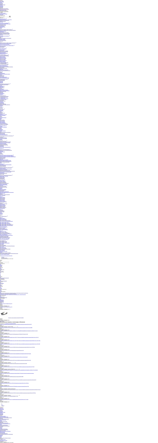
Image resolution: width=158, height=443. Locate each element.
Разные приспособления (4, 53)
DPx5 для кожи (2, 218)
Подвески (1, 129)
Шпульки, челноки (2, 157)
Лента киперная (2, 122)
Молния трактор (2, 208)
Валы (1, 162)
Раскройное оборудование (4, 84)
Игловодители (2, 178)
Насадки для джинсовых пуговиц (5, 142)
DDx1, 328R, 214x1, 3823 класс (4, 238)
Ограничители (2, 50)
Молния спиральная (3, 207)
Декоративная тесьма (3, 114)
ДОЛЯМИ (1, 7)
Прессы (1, 27)
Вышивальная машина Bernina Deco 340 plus (22, 383)
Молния (1, 435)
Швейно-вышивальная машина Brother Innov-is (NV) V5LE (31, 340)
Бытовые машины (3, 416)
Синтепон (1, 81)
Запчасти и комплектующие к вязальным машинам (8, 30)
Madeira (1, 72)
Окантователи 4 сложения (4, 51)
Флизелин (1, 82)
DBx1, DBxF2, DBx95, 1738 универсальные (6, 224)
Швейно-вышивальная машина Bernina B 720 (22, 386)
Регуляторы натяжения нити (4, 191)
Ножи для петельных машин (4, 183)
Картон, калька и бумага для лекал (5, 252)
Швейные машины (3, 21)
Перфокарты (2, 31)
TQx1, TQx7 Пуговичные (3, 234)
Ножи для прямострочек (3, 184)
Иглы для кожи (2, 250)
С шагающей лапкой (3, 63)
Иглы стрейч (2, 246)
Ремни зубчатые (2, 197)
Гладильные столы (3, 25)
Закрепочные (2, 103)
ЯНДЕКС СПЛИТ (2, 412)
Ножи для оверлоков (3, 182)
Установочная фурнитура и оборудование (6, 434)
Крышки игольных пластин (4, 159)
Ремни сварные (2, 198)
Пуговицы (1, 105)
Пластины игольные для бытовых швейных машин (8, 156)
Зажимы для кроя (2, 39)
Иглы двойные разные (3, 241)
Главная (1, 0)
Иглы (1, 437)
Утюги (1, 28)
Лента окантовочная (3, 117)
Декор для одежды (3, 430)
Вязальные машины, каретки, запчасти (6, 417)
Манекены (1, 422)
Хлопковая (1, 110)
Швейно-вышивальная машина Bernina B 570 (25, 324)
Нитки (1, 424)
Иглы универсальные (3, 248)
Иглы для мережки (3, 245)
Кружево (1, 112)
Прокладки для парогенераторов (5, 170)
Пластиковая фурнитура (3, 134)
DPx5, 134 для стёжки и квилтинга (5, 220)
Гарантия (1, 5)
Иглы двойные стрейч (3, 242)
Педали (1, 153)
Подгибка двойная (3, 52)
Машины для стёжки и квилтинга (5, 104)
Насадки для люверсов (3, 144)
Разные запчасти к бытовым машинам (6, 150)
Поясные (1, 94)
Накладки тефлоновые (3, 169)
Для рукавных (2, 67)
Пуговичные (2, 100)
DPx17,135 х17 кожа (3, 231)
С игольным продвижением (4, 64)
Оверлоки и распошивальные (4, 20)
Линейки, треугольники (3, 68)
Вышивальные (2, 86)
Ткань (1, 436)
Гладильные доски (3, 24)
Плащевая (1, 210)
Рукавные (1, 101)
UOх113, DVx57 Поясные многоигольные (6, 235)
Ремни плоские (2, 200)
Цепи (1, 131)
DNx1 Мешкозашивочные (4, 229)
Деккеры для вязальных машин (5, 33)
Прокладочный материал (4, 425)
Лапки (1, 420)
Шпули (1, 188)
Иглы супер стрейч (3, 247)
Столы (1, 85)
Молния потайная (2, 205)
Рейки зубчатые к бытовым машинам (5, 161)
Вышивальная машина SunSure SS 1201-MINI (25, 327)
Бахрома (1, 108)
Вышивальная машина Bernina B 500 (21, 363)
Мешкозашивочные (3, 91)
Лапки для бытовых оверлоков (4, 44)
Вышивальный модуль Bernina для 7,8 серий (21, 399)
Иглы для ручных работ (3, 251)
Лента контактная (2, 115)
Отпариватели (2, 26)
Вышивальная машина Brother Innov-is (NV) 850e (27, 347)
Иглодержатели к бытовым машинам (5, 164)
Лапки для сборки (2, 59)
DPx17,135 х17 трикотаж (3, 232)
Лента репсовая (2, 120)
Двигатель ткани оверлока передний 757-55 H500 (15, 317)
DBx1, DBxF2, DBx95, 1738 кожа (5, 223)
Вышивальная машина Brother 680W (17, 376)
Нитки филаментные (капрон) (4, 77)
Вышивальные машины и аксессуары (6, 19)
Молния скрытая (2, 206)
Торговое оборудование (3, 123)
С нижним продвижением (4, 97)
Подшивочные (2, 93)
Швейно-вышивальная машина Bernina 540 (24, 360)
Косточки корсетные (3, 40)
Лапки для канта (2, 56)
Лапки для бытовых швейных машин (5, 43)
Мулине (1, 74)
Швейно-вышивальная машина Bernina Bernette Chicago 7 (32, 389)
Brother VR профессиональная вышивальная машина (25, 373)
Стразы (1, 126)
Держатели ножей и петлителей (5, 194)
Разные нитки (2, 75)
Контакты (1, 411)
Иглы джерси (2, 243)
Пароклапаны (2, 172)
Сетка (1, 212)
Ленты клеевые (2, 80)
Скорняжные (2, 102)
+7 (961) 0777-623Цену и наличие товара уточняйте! (3, 14)
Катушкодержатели (3, 165)
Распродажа (2, 409)
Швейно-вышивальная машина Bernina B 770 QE (26, 366)
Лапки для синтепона (3, 60)
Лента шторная (2, 121)
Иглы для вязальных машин (4, 32)
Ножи (1, 152)
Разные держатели (3, 166)
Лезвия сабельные (3, 181)
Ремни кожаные (2, 199)
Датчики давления (3, 168)
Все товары (2, 408)
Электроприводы (2, 158)
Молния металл (2, 204)
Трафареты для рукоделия (4, 124)
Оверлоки (1, 92)
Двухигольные (2, 87)
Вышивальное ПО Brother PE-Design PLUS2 (21, 334)
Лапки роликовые (2, 61)
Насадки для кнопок (3, 143)
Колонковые (2, 89)
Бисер (1, 128)
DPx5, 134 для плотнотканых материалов (6, 221)
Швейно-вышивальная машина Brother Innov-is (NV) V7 (30, 337)
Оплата (1, 2)
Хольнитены (2, 146)
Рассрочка (1, 6)
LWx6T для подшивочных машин (5, 237)
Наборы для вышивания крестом (5, 70)
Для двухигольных (3, 46)
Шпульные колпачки (3, 189)
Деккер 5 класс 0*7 (9, 303)
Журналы (1, 418)
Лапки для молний (3, 57)
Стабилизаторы (2, 79)
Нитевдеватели (2, 151)
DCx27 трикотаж (2, 228)
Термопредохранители (3, 173)
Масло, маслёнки (2, 195)
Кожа (1, 111)
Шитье (1, 118)
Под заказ (1, 309)
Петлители (1, 185)
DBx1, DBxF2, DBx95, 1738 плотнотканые (6, 225)
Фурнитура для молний (3, 203)
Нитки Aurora (2, 76)
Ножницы (1, 36)
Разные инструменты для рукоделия (5, 38)
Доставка (1, 3)
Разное (1, 106)
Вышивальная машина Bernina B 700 (18, 350)
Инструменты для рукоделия (4, 419)
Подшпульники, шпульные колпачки (5, 160)
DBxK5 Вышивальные (3, 226)
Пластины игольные (3, 186)
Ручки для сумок (2, 432)
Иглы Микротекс (2, 249)
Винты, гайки (2, 174)
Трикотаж (1, 213)
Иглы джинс (2, 244)
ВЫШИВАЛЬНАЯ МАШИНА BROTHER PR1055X (23, 353)
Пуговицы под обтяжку (3, 138)
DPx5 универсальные (3, 219)
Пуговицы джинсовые (3, 137)
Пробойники (2, 145)
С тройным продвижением (4, 62)
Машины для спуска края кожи (4, 90)
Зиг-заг (1, 88)
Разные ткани (2, 211)
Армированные (2, 73)
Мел (0, 37)
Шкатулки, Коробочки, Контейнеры (5, 132)
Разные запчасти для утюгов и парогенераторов (7, 171)
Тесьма (1, 428)
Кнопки (1, 139)
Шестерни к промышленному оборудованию (7, 192)
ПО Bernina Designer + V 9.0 (13, 396)
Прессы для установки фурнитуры (5, 147)
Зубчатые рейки (2, 177)
